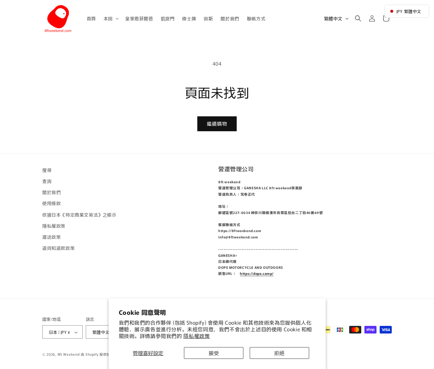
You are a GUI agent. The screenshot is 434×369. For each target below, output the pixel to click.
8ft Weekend (69, 354)
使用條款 (51, 203)
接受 (214, 353)
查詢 (46, 181)
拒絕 (279, 353)
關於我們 (51, 192)
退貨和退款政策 (58, 248)
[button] (110, 18)
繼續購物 (217, 123)
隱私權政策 (196, 336)
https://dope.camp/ (257, 273)
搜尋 (46, 170)
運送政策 (51, 237)
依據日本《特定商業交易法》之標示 (79, 214)
